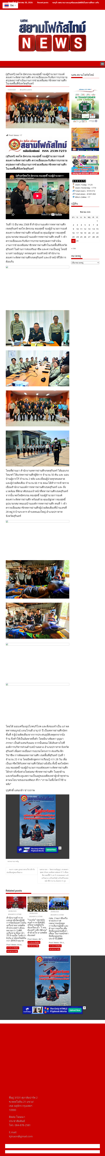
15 (97, 229)
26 (85, 237)
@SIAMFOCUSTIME (14, 914)
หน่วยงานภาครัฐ (13, 861)
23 (73, 237)
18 (81, 233)
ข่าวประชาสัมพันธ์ (12, 948)
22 (97, 233)
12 (85, 229)
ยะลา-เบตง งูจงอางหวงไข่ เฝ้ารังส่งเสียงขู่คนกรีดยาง (21, 871)
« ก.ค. (73, 248)
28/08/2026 (12, 911)
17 (77, 233)
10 (77, 229)
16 (73, 233)
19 (85, 233)
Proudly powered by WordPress (35, 1151)
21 (93, 233)
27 (89, 237)
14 (93, 229)
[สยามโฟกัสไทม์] (8, 63)
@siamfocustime (26, 90)
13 (89, 229)
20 (89, 233)
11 (81, 229)
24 (77, 237)
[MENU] (102, 64)
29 (97, 237)
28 (93, 237)
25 (81, 237)
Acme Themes (77, 1151)
